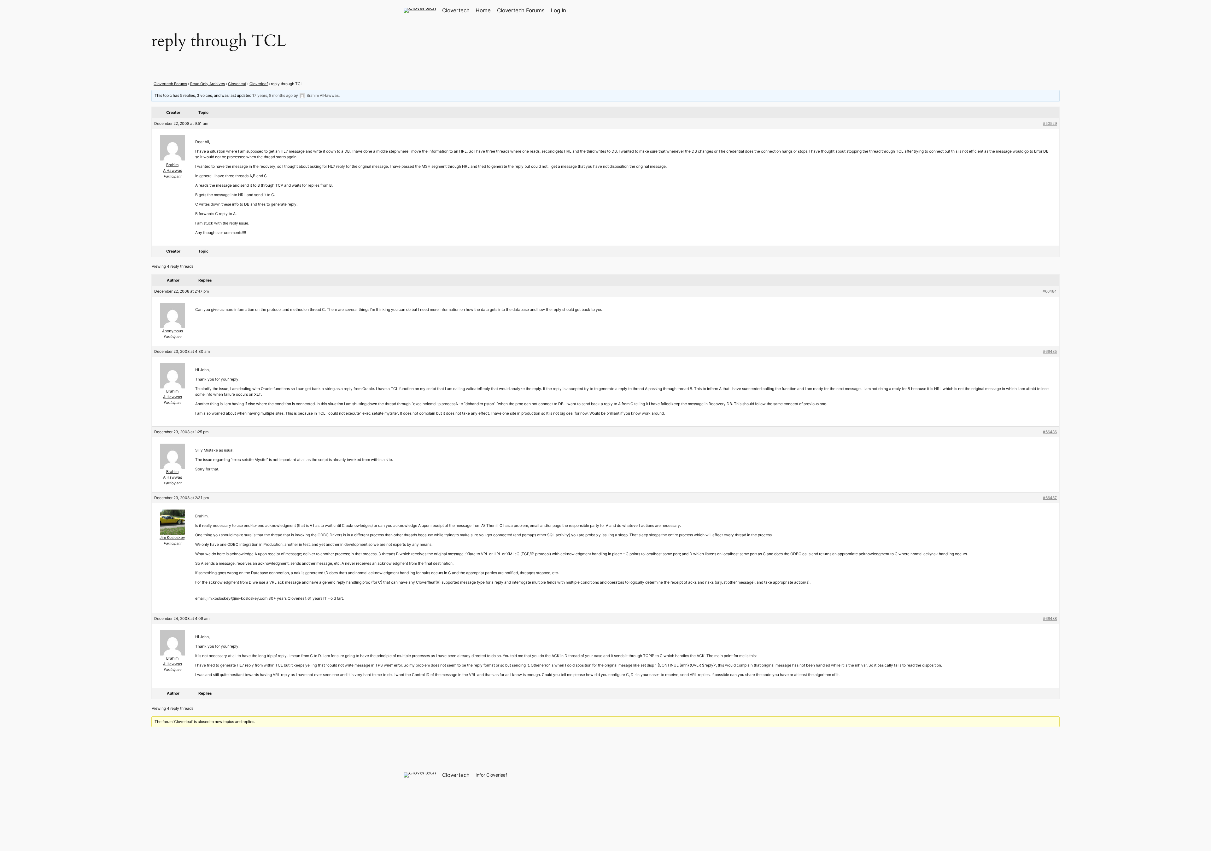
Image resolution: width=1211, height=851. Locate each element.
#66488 (1050, 618)
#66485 (1050, 351)
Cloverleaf (237, 83)
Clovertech (456, 10)
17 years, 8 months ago (272, 95)
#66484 (1050, 291)
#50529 (1050, 123)
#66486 (1050, 431)
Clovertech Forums (170, 83)
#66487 (1050, 497)
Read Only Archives (207, 83)
